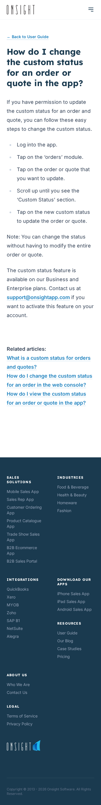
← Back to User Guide (28, 36)
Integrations (23, 579)
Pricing (63, 656)
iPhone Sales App (73, 593)
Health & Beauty (72, 494)
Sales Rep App (20, 499)
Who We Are (18, 684)
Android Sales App (74, 609)
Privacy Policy (20, 723)
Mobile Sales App (23, 491)
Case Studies (69, 648)
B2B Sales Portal (22, 561)
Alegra (13, 636)
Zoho (11, 612)
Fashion (64, 510)
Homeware (67, 502)
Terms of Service (22, 716)
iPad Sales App (71, 601)
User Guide (67, 632)
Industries (70, 477)
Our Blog (65, 640)
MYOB (13, 604)
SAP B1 (13, 620)
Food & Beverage (73, 487)
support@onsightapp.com (38, 297)
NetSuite (15, 628)
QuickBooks (18, 589)
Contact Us (17, 692)
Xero (11, 597)
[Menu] (91, 9)
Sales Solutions (19, 479)
